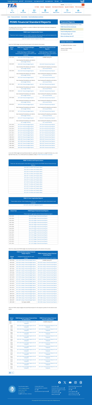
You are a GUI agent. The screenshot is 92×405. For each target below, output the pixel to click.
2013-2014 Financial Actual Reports (47, 128)
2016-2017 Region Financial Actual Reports (38, 233)
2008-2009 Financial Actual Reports (47, 139)
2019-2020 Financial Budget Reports (26, 97)
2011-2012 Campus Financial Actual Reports (47, 289)
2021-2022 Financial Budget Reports (26, 84)
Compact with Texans (39, 386)
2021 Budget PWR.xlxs (26, 95)
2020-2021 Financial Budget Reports (26, 91)
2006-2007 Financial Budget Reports (26, 143)
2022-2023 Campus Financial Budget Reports (26, 266)
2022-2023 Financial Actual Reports (47, 77)
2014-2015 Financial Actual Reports (47, 126)
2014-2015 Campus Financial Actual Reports (47, 283)
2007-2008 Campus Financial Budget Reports (26, 297)
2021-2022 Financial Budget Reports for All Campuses (26, 336)
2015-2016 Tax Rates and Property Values (33, 186)
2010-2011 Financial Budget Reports (26, 135)
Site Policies (24, 393)
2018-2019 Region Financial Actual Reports (38, 228)
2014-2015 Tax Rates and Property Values (33, 188)
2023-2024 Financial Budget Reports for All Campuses (26, 329)
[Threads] (81, 382)
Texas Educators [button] (78, 12)
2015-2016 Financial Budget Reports (26, 124)
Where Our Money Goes (73, 394)
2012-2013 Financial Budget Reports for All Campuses (26, 367)
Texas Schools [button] (23, 12)
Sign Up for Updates (69, 7)
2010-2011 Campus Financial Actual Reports (47, 291)
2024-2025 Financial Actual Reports (47, 64)
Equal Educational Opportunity (41, 391)
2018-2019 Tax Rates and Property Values (33, 180)
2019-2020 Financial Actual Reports (47, 97)
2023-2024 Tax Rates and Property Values (33, 169)
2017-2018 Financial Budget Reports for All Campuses (26, 350)
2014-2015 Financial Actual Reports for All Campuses (48, 360)
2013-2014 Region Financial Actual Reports (38, 239)
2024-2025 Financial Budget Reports (26, 64)
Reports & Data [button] (56, 12)
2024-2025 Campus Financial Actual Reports (47, 262)
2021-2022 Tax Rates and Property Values (33, 173)
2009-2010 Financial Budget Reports (26, 137)
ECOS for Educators (28, 1)
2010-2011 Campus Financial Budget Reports (26, 291)
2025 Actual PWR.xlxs (47, 68)
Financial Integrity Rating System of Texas (71, 24)
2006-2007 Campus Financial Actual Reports (47, 300)
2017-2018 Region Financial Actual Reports (38, 230)
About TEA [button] (12, 12)
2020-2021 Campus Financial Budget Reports (26, 270)
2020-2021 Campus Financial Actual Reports (47, 270)
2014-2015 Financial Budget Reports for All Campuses (26, 360)
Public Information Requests (74, 386)
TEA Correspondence (79, 7)
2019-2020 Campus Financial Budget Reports (26, 273)
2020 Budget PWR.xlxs (26, 102)
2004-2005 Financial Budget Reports (26, 147)
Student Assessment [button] (67, 12)
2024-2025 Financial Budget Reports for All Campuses (26, 326)
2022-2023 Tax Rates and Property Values (33, 171)
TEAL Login (56, 1)
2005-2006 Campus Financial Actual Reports (47, 302)
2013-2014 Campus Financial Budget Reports (26, 285)
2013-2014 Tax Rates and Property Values (33, 190)
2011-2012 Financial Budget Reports (26, 133)
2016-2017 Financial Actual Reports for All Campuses (48, 353)
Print (12, 372)
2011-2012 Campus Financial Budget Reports (26, 289)
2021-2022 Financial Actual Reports (47, 84)
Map (19, 393)
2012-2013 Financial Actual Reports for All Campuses (48, 367)
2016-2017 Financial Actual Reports (47, 118)
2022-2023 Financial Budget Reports (26, 77)
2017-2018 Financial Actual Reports (47, 111)
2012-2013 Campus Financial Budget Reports (26, 287)
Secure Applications (49, 1)
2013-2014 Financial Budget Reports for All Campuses (26, 364)
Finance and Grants (15, 16)
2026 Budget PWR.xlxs (26, 61)
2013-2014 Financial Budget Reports (26, 128)
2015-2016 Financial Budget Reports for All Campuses (26, 357)
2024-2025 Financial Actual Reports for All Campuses (48, 326)
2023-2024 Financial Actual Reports (47, 70)
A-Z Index (37, 7)
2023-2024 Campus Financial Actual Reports (47, 264)
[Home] (12, 5)
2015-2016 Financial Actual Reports (47, 124)
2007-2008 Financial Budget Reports (26, 141)
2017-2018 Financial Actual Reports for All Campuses (48, 350)
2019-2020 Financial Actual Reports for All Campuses (48, 343)
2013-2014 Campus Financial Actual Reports (47, 285)
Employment (48, 7)
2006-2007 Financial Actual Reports (47, 143)
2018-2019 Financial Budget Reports (26, 104)
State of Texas (71, 388)
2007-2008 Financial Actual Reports (47, 141)
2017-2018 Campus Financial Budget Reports (26, 277)
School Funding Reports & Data (68, 31)
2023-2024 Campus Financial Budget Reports (26, 264)
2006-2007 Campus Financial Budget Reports (26, 300)
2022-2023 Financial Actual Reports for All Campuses (48, 333)
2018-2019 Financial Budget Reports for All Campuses (26, 346)
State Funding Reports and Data (35, 16)
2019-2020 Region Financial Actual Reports (38, 226)
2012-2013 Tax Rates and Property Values (33, 192)
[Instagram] (75, 382)
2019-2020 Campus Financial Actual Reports (47, 273)
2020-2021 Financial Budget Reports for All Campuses (26, 340)
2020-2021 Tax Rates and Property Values (33, 175)
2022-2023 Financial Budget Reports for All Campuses (26, 333)
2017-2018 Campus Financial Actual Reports (47, 277)
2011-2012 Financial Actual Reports (47, 133)
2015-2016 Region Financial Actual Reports (38, 235)
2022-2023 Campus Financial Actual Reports (47, 266)
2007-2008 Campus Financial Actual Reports (47, 297)
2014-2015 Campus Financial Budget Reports (26, 283)
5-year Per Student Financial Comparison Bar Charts (33, 38)
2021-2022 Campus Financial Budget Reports (26, 268)
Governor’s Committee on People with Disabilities (58, 390)
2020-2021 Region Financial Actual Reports (38, 224)
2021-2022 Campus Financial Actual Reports (47, 268)
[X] (65, 382)
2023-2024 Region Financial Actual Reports (38, 218)
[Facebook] (59, 382)
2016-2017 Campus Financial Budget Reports (26, 279)
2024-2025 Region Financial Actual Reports (38, 216)
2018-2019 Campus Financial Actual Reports (47, 275)
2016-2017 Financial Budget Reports (26, 118)
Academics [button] (34, 12)
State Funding (24, 16)
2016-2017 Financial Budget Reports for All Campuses (26, 353)
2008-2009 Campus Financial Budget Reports (26, 295)
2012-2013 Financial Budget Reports (26, 130)
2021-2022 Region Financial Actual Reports (38, 222)
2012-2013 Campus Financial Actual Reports (47, 287)
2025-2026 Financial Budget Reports (26, 57)
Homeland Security (56, 392)
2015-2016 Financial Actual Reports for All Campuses (48, 357)
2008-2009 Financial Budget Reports (26, 139)
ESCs (36, 389)
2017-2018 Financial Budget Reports (26, 111)
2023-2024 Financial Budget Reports (26, 70)
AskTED (20, 1)
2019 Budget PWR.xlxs (26, 108)
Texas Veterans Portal (73, 393)
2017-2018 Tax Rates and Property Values (33, 182)
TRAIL (69, 389)
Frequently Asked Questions (57, 388)
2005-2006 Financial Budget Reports (26, 145)
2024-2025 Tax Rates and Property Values (33, 167)
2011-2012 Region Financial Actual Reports (38, 243)
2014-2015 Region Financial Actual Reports (38, 237)
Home (9, 16)
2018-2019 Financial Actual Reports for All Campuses (48, 346)
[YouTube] (70, 382)
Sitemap (30, 393)
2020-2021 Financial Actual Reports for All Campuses (48, 340)
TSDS (61, 1)
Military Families (55, 394)
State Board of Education (58, 7)
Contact (42, 7)
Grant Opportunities (38, 1)
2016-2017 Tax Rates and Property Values (33, 184)
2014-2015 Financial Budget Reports (26, 126)
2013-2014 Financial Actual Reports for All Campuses (48, 364)
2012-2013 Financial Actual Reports (47, 130)
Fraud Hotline (54, 386)
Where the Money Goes (66, 36)
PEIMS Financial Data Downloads (45, 154)
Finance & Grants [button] (45, 12)
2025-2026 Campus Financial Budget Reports (26, 260)
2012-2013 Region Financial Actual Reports (38, 241)
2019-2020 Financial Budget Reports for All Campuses (26, 343)
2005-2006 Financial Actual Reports (47, 145)
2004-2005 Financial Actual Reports (47, 147)
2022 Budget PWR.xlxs (26, 88)
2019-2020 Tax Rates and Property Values (33, 177)
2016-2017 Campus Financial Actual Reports (47, 279)
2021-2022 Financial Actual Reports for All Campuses (48, 336)
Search (62, 4)
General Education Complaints (41, 388)
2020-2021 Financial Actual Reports (47, 91)
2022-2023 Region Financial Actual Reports (38, 220)
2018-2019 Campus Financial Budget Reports (26, 275)
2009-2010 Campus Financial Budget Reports (26, 293)
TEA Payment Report (66, 34)
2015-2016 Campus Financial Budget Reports (26, 281)
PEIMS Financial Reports (66, 29)
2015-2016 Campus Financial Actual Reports (47, 281)
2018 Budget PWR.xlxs (26, 115)
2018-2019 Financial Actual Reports (47, 104)
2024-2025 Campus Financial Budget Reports (26, 262)
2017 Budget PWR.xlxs (26, 122)
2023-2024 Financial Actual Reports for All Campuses (48, 329)
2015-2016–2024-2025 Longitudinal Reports (33, 205)
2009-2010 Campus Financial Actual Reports (47, 293)
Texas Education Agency (23, 386)
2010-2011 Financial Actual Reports (47, 135)
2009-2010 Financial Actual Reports (47, 137)
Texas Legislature (72, 391)
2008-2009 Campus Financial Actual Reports (47, 295)
